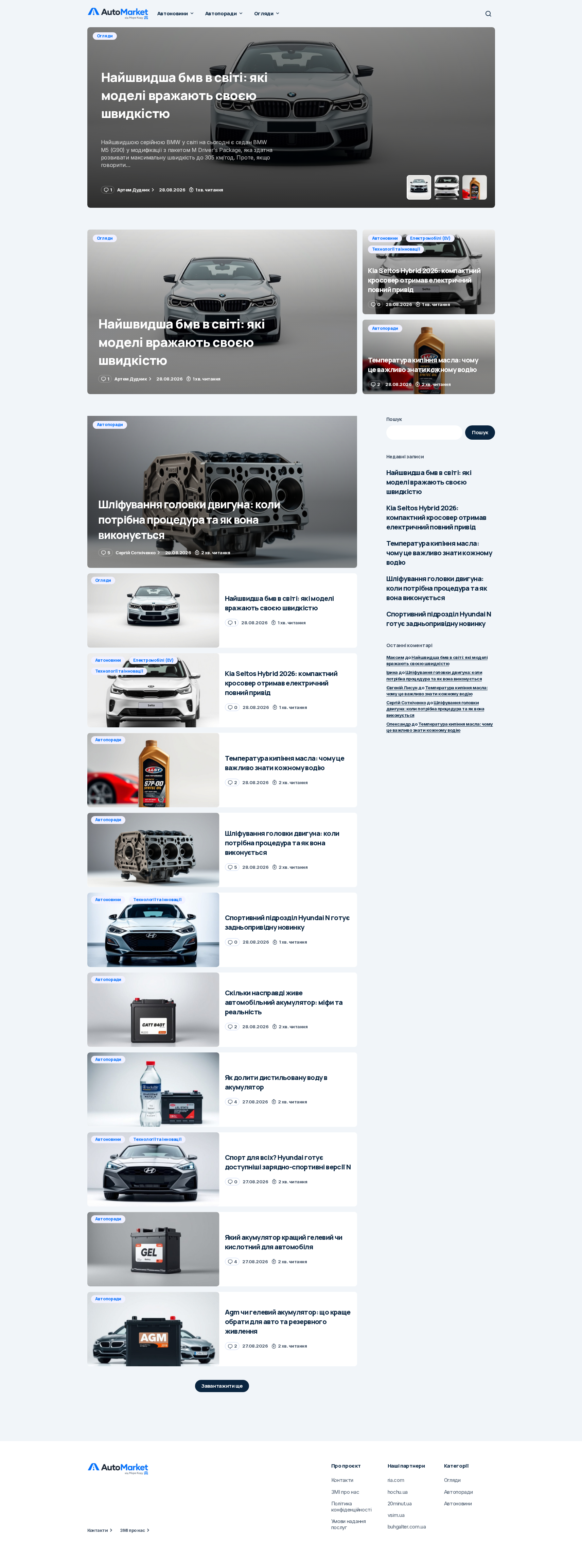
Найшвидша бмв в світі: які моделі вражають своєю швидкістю (428, 482)
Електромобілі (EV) (155, 36)
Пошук (394, 419)
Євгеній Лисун (402, 687)
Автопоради (385, 328)
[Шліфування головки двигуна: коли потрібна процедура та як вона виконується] (222, 492)
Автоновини (110, 36)
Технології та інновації (211, 36)
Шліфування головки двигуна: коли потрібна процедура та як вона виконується (436, 588)
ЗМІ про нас (132, 1530)
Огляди (105, 238)
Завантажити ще (222, 1385)
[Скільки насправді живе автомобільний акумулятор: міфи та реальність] (153, 1010)
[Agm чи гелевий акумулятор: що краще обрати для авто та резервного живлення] (153, 1329)
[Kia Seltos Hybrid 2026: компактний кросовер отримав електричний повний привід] (291, 117)
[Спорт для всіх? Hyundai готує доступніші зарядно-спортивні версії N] (153, 1169)
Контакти (97, 1530)
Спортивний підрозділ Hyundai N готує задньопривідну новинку (438, 618)
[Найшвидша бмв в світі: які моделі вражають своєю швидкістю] (222, 312)
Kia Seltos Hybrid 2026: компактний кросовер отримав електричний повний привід (436, 517)
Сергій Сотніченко (406, 702)
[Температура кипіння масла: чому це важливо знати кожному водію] (429, 357)
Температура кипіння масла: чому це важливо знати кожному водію (439, 553)
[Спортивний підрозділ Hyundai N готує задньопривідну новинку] (153, 930)
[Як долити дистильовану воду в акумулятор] (153, 1089)
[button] (488, 13)
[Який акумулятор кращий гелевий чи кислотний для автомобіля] (153, 1249)
